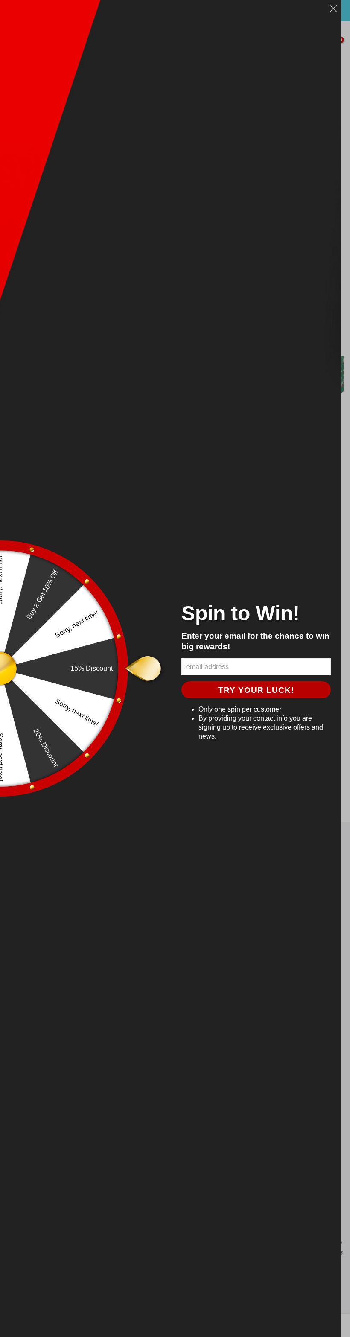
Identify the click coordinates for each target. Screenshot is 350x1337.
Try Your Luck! (256, 690)
